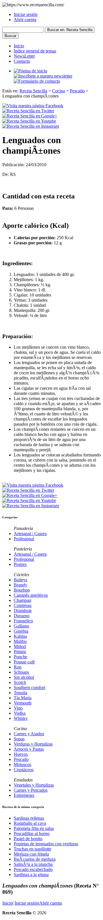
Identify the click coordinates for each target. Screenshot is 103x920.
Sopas (19, 738)
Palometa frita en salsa (34, 828)
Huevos (21, 754)
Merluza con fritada (31, 854)
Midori (20, 646)
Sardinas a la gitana (31, 874)
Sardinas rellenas (29, 818)
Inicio (19, 45)
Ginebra (21, 631)
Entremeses (24, 795)
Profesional (24, 538)
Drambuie (23, 610)
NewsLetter (24, 56)
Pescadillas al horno (31, 833)
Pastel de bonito (28, 838)
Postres (20, 564)
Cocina (58, 90)
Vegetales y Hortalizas (34, 785)
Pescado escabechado (33, 869)
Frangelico (23, 620)
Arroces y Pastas (29, 749)
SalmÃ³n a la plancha (33, 864)
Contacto (22, 61)
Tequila (20, 692)
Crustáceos (23, 769)
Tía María (22, 697)
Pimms (20, 651)
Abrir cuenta (25, 19)
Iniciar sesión (25, 14)
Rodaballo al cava (30, 823)
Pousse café (24, 661)
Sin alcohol (24, 677)
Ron (17, 667)
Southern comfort (29, 687)
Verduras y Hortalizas (33, 744)
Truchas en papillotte (32, 848)
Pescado (77, 90)
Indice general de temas (35, 50)
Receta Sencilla (33, 90)
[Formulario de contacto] (37, 81)
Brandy (20, 584)
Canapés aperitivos (31, 595)
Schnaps (21, 672)
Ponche (20, 656)
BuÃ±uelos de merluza (35, 859)
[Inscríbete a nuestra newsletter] (43, 76)
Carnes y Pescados (30, 790)
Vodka (19, 713)
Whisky (21, 718)
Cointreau (22, 605)
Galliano (21, 626)
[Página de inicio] (30, 70)
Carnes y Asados (29, 733)
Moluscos (22, 764)
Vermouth (22, 702)
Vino (18, 708)
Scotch (20, 682)
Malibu (20, 641)
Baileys (20, 579)
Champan (22, 600)
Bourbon (22, 590)
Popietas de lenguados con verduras (46, 843)
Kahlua (20, 636)
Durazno (21, 615)
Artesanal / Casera (30, 533)
